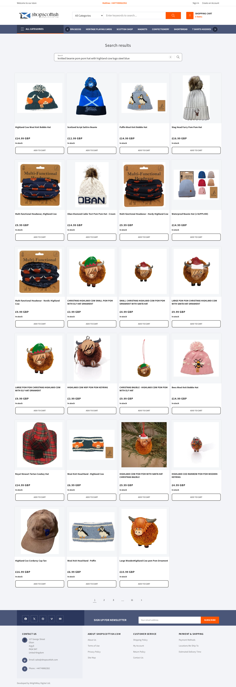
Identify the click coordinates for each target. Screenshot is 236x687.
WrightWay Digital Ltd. (40, 683)
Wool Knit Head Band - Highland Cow (85, 473)
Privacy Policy (94, 651)
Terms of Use (94, 645)
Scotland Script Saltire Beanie (82, 127)
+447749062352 (119, 3)
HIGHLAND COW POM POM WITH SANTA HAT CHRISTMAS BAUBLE (141, 475)
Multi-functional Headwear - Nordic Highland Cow (37, 302)
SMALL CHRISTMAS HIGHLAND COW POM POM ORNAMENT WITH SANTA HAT (142, 302)
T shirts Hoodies (199, 29)
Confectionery (158, 29)
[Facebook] (25, 618)
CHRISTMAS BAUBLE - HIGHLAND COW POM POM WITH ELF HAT (144, 389)
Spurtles (218, 29)
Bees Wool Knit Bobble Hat (185, 387)
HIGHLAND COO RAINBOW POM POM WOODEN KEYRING (195, 475)
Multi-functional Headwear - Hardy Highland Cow (144, 213)
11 (132, 599)
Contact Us (138, 657)
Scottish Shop (122, 29)
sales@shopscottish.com (46, 659)
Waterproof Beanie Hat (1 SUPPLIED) (190, 213)
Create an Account (210, 3)
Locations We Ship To (189, 645)
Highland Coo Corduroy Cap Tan (30, 560)
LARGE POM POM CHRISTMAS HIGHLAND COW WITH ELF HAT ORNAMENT (37, 389)
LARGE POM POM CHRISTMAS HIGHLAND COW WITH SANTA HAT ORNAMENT (194, 302)
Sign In (196, 3)
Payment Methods (187, 639)
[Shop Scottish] (42, 15)
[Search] (173, 15)
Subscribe (210, 620)
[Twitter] (34, 618)
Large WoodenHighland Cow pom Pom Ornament (144, 560)
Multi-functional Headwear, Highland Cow (36, 213)
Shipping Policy (140, 639)
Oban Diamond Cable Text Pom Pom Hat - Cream (91, 213)
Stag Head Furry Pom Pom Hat (187, 127)
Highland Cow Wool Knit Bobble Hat (33, 127)
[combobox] (118, 57)
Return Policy (139, 651)
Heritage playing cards (96, 29)
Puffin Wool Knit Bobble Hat (133, 127)
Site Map (92, 657)
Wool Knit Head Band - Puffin (81, 560)
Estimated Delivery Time (190, 651)
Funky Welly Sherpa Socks (64, 29)
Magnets (140, 29)
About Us (92, 639)
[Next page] (141, 600)
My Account (138, 645)
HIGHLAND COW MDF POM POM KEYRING (87, 387)
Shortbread (178, 29)
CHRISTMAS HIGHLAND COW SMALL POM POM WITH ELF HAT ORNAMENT (90, 302)
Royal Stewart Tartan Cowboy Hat (32, 473)
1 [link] (94, 600)
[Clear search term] (170, 57)
